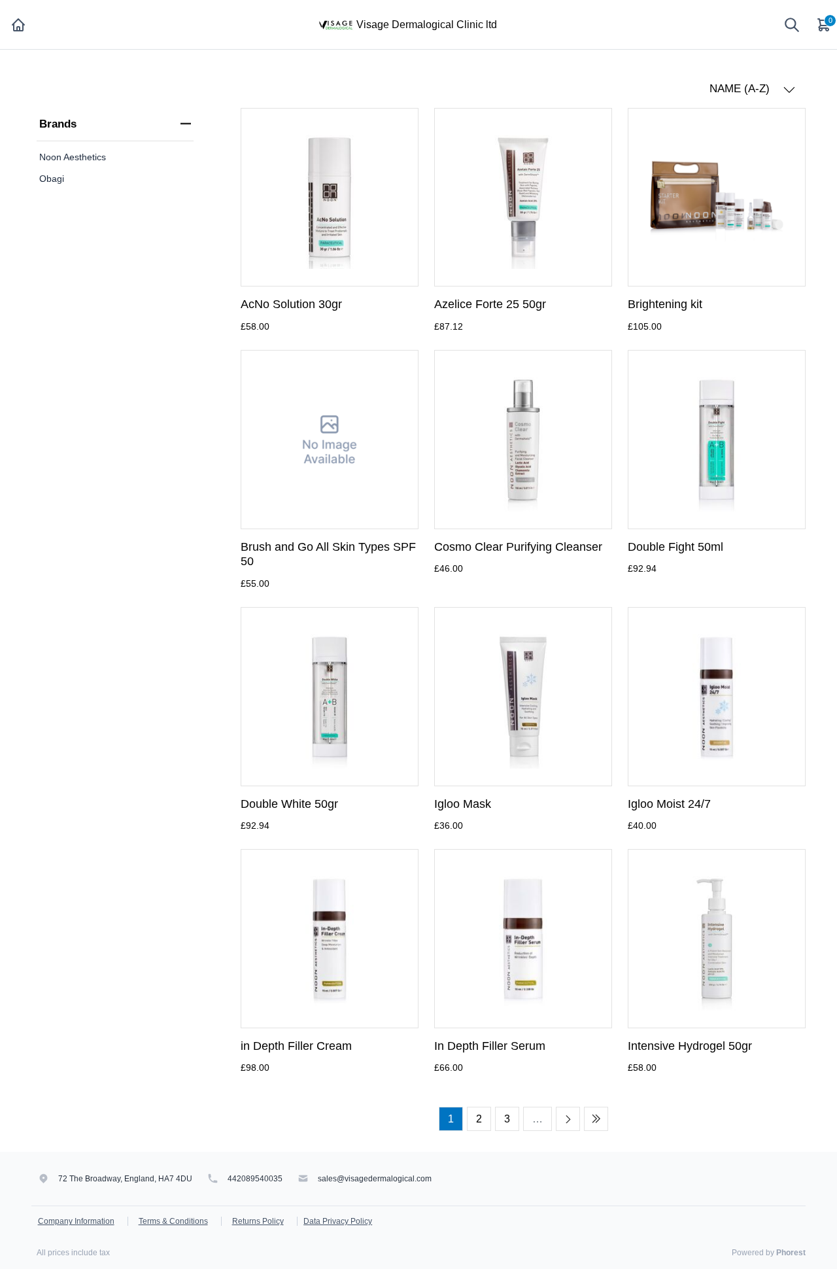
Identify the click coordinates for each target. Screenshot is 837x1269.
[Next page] (568, 1119)
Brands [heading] (58, 124)
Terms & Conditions (173, 1221)
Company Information (76, 1221)
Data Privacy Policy (337, 1221)
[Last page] (596, 1119)
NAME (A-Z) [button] (741, 88)
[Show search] (791, 24)
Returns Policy (258, 1221)
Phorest (791, 1252)
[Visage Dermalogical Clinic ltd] (335, 23)
